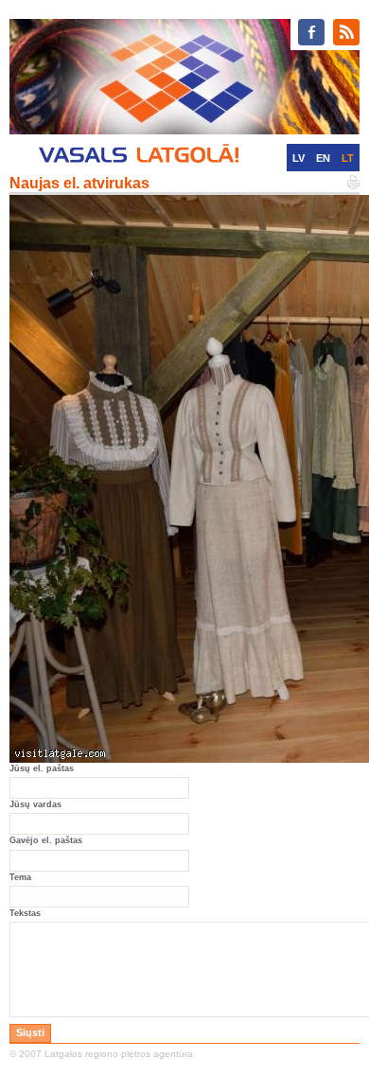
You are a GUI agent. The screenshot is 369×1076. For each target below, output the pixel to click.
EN (323, 158)
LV (298, 158)
